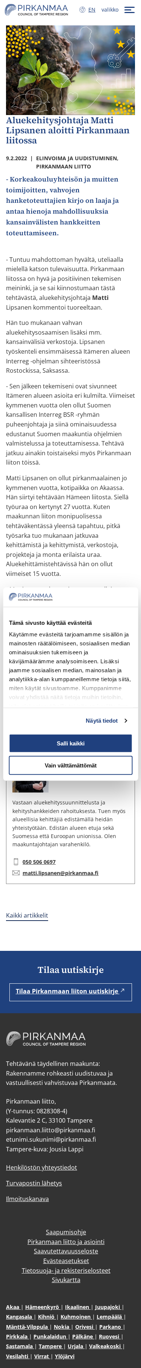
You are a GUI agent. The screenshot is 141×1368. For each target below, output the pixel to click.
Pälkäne (83, 1336)
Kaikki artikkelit (27, 915)
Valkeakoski (105, 1346)
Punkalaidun (50, 1336)
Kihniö (47, 1316)
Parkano (111, 1326)
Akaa (13, 1306)
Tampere (51, 1346)
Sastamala (20, 1346)
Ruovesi (110, 1336)
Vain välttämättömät (71, 765)
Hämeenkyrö (43, 1306)
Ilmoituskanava (27, 1199)
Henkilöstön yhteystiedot (41, 1167)
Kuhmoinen (76, 1316)
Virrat (42, 1356)
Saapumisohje (66, 1232)
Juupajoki (108, 1306)
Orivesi (85, 1326)
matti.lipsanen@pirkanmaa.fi (61, 873)
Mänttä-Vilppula (27, 1326)
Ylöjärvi (64, 1356)
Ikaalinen (78, 1306)
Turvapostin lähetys (34, 1183)
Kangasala (19, 1316)
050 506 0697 (39, 861)
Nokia (62, 1326)
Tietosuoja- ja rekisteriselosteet (66, 1270)
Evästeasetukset (66, 1261)
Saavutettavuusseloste (66, 1251)
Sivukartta (66, 1280)
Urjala (76, 1346)
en (93, 9)
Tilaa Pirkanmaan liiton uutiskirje (68, 991)
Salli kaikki (71, 743)
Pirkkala (17, 1336)
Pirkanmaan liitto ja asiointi (66, 1242)
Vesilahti (18, 1356)
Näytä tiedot (102, 720)
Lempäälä (110, 1316)
